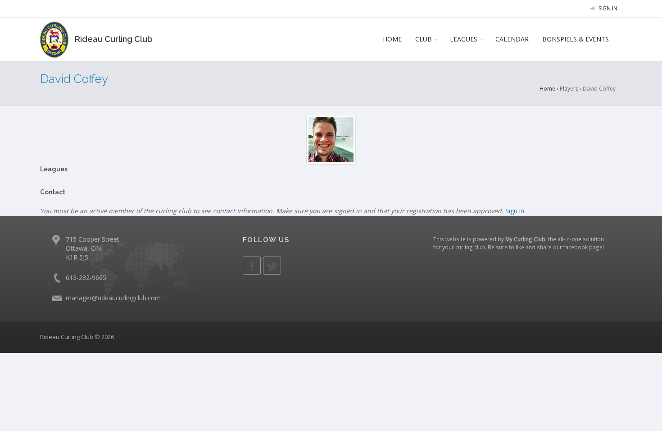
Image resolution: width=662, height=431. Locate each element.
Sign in (607, 8)
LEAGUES (463, 39)
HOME (392, 39)
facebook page (583, 247)
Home (547, 88)
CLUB (423, 39)
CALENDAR (512, 39)
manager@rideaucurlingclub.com (113, 297)
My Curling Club (525, 239)
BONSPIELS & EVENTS (575, 39)
